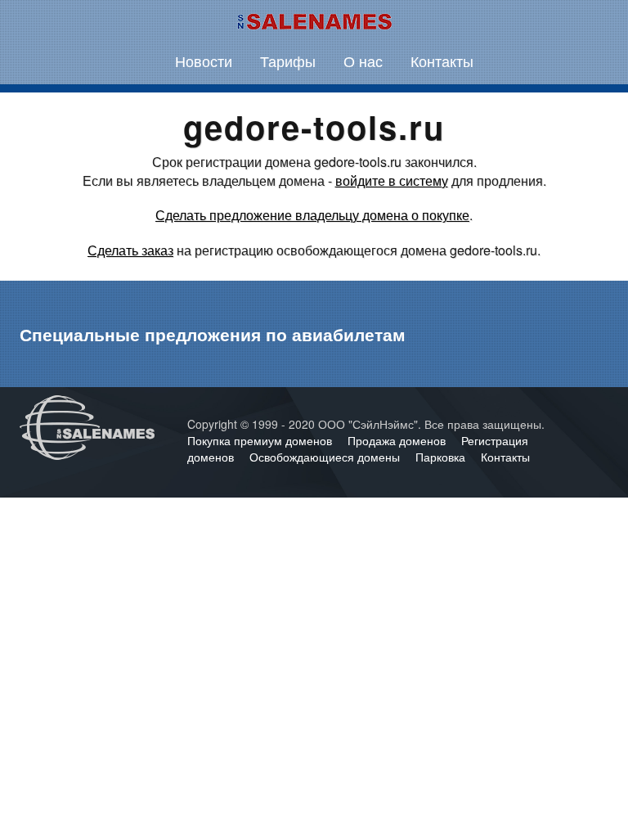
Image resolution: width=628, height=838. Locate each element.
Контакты (441, 60)
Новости (203, 60)
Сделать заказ (130, 250)
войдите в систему (391, 180)
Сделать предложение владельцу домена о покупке (312, 214)
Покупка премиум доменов (261, 440)
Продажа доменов (398, 440)
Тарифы (288, 60)
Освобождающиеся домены (326, 456)
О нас (363, 60)
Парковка (442, 456)
